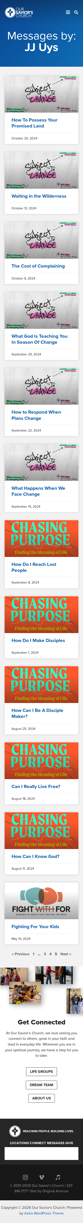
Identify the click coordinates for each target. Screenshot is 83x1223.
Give (69, 1143)
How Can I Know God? (35, 856)
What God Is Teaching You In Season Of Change (40, 339)
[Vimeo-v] (41, 1177)
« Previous (21, 954)
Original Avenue (55, 1191)
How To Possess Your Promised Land (35, 123)
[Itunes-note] (57, 1177)
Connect (38, 1143)
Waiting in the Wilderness (39, 196)
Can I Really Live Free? (36, 786)
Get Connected (41, 1022)
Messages (56, 1143)
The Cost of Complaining (38, 266)
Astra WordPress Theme (44, 1213)
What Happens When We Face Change (38, 491)
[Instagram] (25, 1177)
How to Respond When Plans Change (36, 415)
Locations (19, 1143)
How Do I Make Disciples (38, 640)
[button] (41, 1071)
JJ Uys (41, 47)
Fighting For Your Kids (35, 927)
